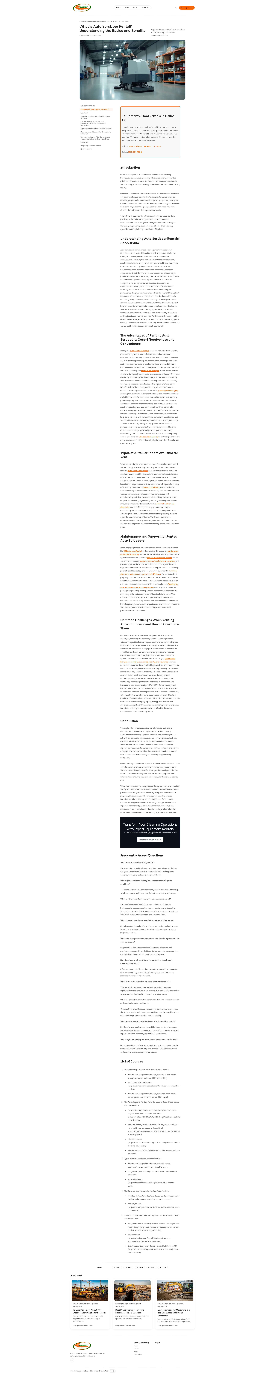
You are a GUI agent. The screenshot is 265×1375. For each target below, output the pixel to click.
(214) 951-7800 (135, 152)
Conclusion (84, 142)
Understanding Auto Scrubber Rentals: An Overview (95, 117)
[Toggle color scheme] (112, 1371)
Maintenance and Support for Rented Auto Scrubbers (96, 133)
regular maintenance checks (159, 557)
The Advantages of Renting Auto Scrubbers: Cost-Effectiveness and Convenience (93, 123)
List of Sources (86, 149)
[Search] (176, 8)
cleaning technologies (168, 390)
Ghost (101, 1371)
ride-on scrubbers (151, 487)
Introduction (85, 113)
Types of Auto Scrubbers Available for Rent (96, 129)
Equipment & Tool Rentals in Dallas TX (95, 110)
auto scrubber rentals (139, 351)
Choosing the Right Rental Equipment (94, 21)
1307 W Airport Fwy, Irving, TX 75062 (145, 146)
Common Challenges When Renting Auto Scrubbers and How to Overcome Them (95, 138)
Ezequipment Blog (82, 1371)
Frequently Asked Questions (91, 146)
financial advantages (150, 370)
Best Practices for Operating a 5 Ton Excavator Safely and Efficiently (174, 1313)
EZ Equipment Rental (133, 551)
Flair (106, 1371)
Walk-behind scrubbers (138, 471)
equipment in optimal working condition (157, 561)
